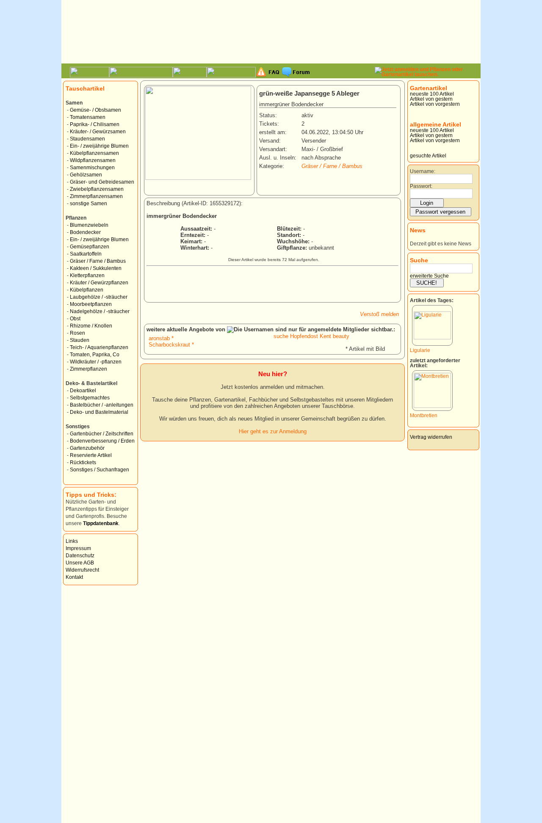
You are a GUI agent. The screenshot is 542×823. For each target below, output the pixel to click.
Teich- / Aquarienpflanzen (99, 347)
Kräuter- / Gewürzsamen (98, 131)
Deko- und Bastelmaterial (99, 412)
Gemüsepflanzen (89, 246)
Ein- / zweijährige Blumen (99, 146)
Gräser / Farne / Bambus (98, 261)
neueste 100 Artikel (432, 93)
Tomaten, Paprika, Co (94, 354)
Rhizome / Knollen (91, 325)
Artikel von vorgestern (435, 104)
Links (72, 541)
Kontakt (74, 577)
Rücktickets (83, 462)
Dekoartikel (83, 390)
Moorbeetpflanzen (91, 304)
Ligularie (420, 350)
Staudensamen (87, 138)
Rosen (77, 333)
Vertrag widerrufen (431, 437)
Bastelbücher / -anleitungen (101, 404)
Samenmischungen (92, 167)
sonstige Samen (88, 203)
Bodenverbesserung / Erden (102, 440)
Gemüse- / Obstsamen (95, 110)
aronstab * (161, 338)
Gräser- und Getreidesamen (102, 181)
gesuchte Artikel (428, 155)
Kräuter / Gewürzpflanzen (99, 282)
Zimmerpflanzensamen (96, 196)
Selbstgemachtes (90, 397)
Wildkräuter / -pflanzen (96, 361)
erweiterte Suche (429, 275)
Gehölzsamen (86, 174)
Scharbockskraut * (171, 344)
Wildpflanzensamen (93, 160)
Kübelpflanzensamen (94, 153)
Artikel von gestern (431, 99)
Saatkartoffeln (86, 253)
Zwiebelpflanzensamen (97, 189)
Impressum (78, 548)
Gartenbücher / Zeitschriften (101, 433)
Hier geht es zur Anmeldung (273, 431)
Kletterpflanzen (87, 275)
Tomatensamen (87, 117)
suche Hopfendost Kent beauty (311, 336)
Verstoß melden (379, 314)
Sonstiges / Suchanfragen (99, 469)
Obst (75, 318)
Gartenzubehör (87, 448)
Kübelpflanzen (86, 289)
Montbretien (423, 415)
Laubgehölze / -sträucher (98, 297)
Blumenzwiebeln (89, 225)
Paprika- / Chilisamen (94, 124)
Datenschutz (80, 555)
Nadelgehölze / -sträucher (100, 311)
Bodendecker (85, 232)
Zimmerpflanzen (88, 369)
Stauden (79, 340)
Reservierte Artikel (91, 455)
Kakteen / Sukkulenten (96, 268)
